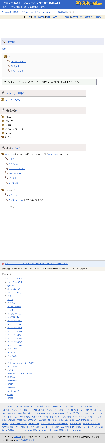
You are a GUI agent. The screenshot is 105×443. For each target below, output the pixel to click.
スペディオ (12, 349)
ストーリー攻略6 (14, 338)
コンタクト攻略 (33, 427)
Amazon (42, 430)
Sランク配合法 (13, 289)
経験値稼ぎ (12, 380)
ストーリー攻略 (18, 61)
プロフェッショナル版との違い (20, 363)
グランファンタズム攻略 (60, 417)
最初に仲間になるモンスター (19, 373)
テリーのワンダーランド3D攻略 (79, 410)
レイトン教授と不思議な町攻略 (54, 423)
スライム (13, 195)
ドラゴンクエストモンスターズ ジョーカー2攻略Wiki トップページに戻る (36, 263)
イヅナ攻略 (20, 427)
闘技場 (10, 395)
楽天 (50, 430)
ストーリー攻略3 (14, 328)
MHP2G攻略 (33, 423)
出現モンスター (18, 71)
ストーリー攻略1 (12, 100)
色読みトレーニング (84, 427)
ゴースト (13, 178)
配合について (13, 391)
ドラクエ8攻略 (37, 406)
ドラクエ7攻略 (22, 406)
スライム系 (12, 356)
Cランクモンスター (15, 278)
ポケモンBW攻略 (19, 413)
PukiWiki (17, 436)
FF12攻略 (52, 420)
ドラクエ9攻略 (51, 406)
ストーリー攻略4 (14, 331)
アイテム (11, 303)
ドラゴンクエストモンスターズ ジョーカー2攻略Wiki (30, 3)
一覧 (34, 17)
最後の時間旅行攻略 (91, 423)
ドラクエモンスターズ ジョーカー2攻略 (46, 410)
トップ (28, 17)
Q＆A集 (10, 285)
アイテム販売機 (14, 306)
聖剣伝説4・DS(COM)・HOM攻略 (31, 420)
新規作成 (74, 17)
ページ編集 (65, 17)
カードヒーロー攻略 (50, 427)
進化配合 (11, 387)
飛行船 (11, 41)
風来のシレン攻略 (66, 420)
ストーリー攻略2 (14, 324)
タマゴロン (14, 183)
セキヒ (10, 359)
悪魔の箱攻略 (75, 423)
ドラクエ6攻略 (8, 406)
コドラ (12, 159)
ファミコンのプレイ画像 (26, 430)
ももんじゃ (14, 164)
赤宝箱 (10, 384)
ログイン (99, 17)
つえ (9, 296)
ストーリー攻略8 (14, 342)
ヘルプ (54, 17)
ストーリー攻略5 (14, 335)
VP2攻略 (11, 420)
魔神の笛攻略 (7, 427)
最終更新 (41, 17)
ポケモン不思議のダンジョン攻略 (80, 413)
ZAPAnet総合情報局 (10, 12)
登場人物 (15, 66)
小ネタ (10, 370)
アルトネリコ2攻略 (21, 417)
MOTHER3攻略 (82, 420)
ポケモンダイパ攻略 (55, 413)
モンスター (17, 147)
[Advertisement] (52, 26)
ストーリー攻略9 (14, 345)
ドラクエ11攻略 (66, 406)
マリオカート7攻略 (18, 423)
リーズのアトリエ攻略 (82, 417)
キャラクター (13, 310)
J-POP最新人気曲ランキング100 (67, 430)
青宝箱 (10, 398)
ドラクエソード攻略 (83, 406)
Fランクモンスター (15, 282)
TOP (4, 49)
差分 (82, 17)
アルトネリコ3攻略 (40, 417)
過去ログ (88, 17)
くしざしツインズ (17, 168)
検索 (48, 17)
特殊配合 (11, 377)
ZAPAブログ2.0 (67, 427)
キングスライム (16, 200)
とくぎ (10, 299)
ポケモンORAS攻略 (36, 413)
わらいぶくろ (15, 173)
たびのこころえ (14, 292)
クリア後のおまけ (15, 317)
